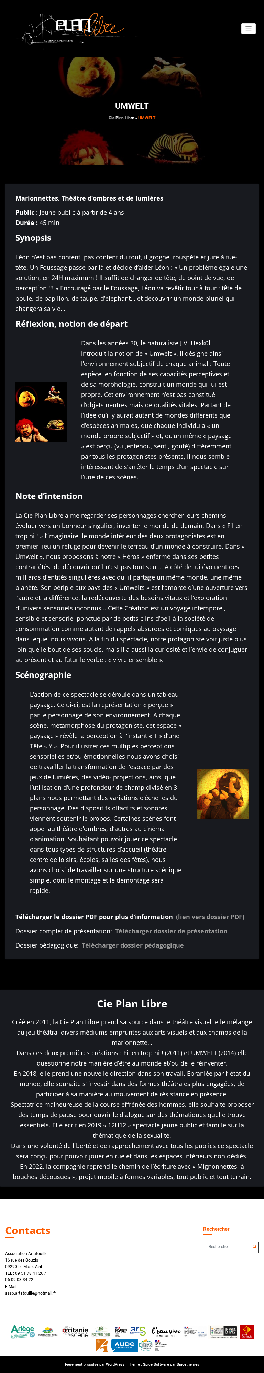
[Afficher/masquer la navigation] (248, 28)
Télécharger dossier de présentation (171, 931)
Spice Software (156, 1364)
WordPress (115, 1364)
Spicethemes (188, 1364)
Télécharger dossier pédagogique (133, 945)
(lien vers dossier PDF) (210, 916)
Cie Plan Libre (121, 118)
